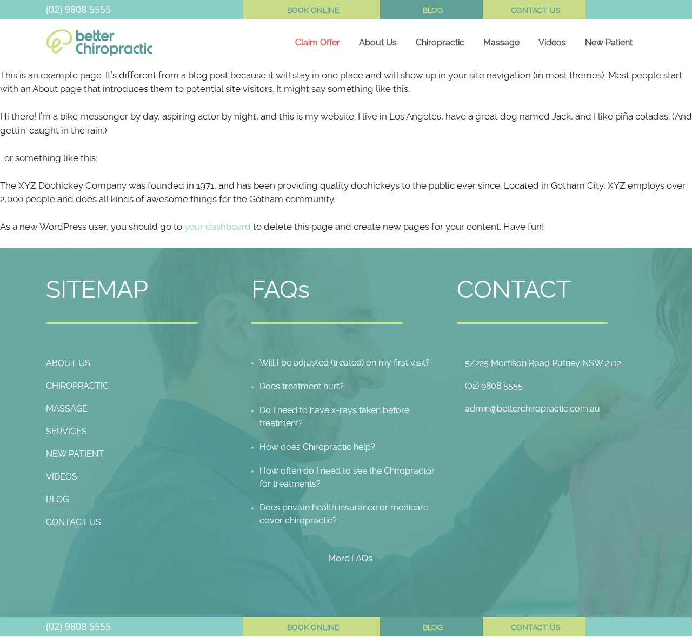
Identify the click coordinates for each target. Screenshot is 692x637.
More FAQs (350, 558)
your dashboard (217, 226)
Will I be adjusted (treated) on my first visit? (345, 362)
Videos (552, 42)
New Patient (609, 42)
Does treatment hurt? (302, 386)
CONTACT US (536, 10)
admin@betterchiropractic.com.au (532, 408)
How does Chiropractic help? (317, 447)
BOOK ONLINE (313, 10)
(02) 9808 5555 (78, 9)
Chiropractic (440, 42)
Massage (501, 42)
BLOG (433, 10)
